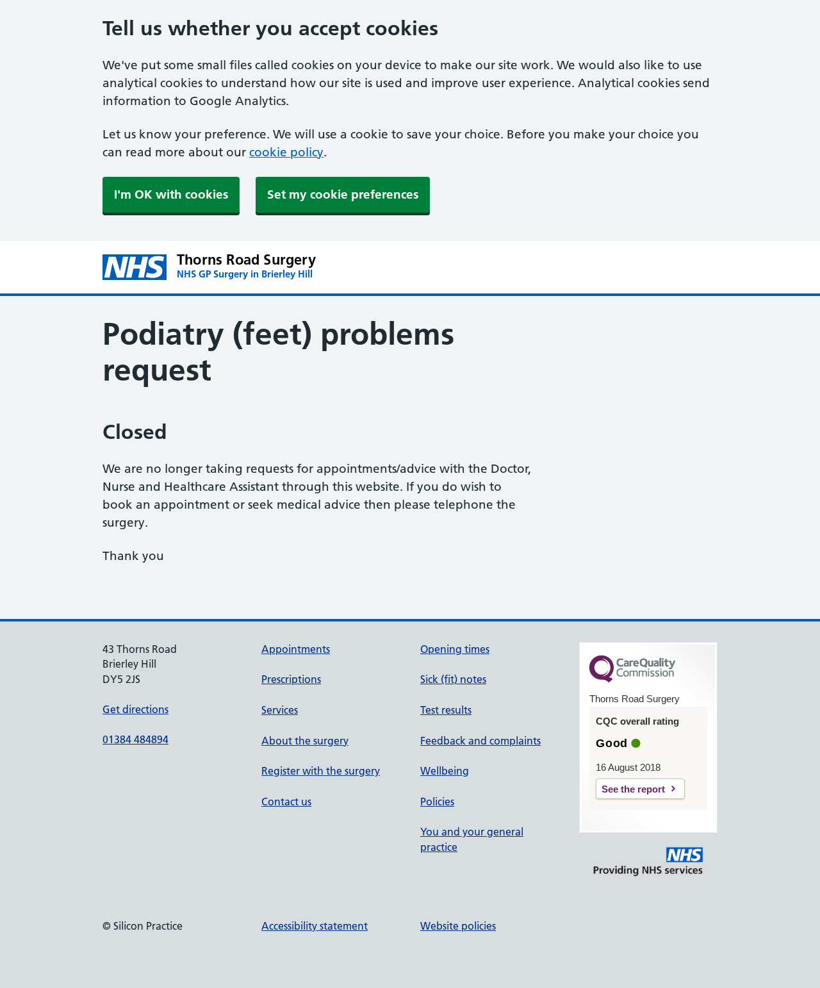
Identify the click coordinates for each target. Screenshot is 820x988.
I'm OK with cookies (171, 194)
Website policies (458, 925)
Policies (437, 801)
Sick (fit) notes (453, 679)
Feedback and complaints (480, 740)
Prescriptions (291, 679)
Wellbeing (444, 770)
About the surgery (304, 740)
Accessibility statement (314, 925)
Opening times (454, 649)
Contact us (286, 801)
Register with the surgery (320, 770)
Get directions (135, 709)
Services (279, 710)
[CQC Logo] (632, 679)
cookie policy (286, 152)
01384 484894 (135, 739)
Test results (446, 710)
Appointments (295, 649)
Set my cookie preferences (342, 194)
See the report (633, 789)
